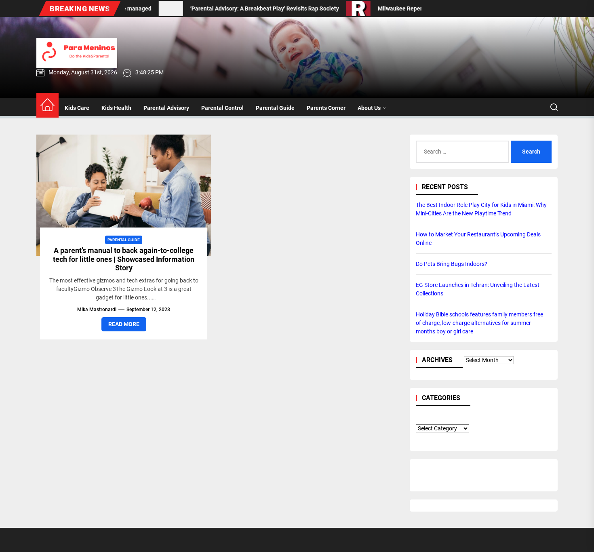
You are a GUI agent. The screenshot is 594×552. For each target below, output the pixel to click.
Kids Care (77, 108)
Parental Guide (275, 108)
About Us (369, 108)
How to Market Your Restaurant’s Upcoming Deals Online (478, 238)
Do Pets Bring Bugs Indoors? (451, 264)
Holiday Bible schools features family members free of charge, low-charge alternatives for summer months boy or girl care (479, 323)
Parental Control (222, 108)
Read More (123, 324)
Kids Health (116, 108)
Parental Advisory (166, 108)
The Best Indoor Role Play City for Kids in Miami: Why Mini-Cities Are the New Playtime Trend (481, 209)
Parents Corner (326, 108)
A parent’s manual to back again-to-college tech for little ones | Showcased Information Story (123, 259)
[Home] (47, 105)
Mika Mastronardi (96, 309)
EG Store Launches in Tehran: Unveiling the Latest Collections (477, 289)
